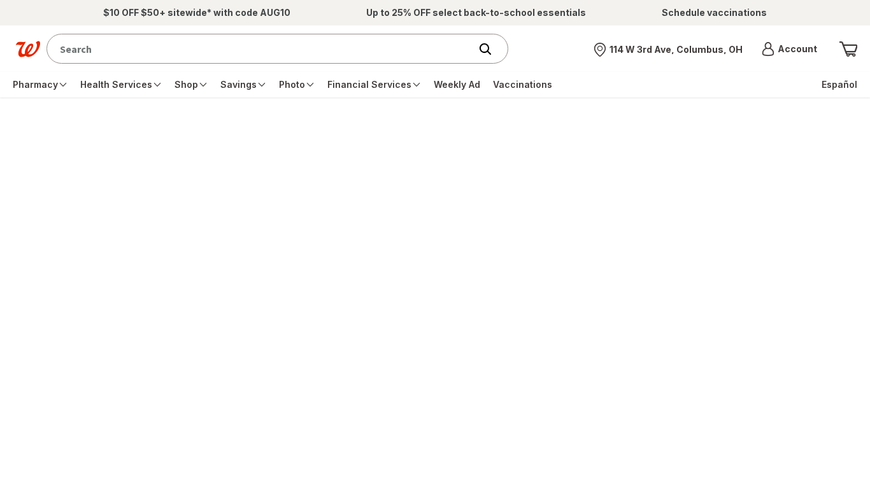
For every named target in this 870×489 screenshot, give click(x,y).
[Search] (492, 49)
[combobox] (261, 48)
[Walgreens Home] (28, 49)
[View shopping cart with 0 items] (848, 49)
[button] (789, 49)
